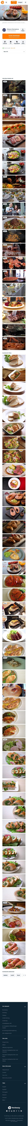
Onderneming (5, 1017)
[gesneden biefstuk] (13, 316)
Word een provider (7, 1077)
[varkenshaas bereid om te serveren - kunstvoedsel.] (13, 743)
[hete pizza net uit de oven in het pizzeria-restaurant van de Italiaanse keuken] (13, 275)
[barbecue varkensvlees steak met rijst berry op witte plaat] (13, 934)
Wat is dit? (13, 48)
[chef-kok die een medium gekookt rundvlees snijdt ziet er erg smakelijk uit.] (13, 249)
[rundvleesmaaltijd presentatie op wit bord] (13, 907)
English (4, 1086)
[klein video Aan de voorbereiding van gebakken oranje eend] (13, 621)
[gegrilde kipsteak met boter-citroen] (13, 703)
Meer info (6, 51)
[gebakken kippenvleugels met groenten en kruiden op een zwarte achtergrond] (13, 526)
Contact (4, 1072)
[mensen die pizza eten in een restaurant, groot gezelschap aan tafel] (13, 342)
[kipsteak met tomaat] (13, 920)
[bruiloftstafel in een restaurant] (13, 194)
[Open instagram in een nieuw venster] (8, 1110)
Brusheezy (5, 1009)
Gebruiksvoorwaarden (10, 1119)
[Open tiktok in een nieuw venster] (15, 1110)
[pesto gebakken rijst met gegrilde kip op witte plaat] (13, 716)
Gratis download (14, 36)
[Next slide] (22, 974)
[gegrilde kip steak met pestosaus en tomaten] (13, 675)
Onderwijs (5, 1020)
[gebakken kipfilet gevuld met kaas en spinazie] (13, 757)
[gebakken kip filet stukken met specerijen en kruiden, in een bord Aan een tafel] (13, 415)
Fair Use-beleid (13, 1120)
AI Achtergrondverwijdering (9, 1030)
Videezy (4, 1014)
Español (4, 1089)
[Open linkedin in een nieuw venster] (11, 1110)
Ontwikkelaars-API (6, 1022)
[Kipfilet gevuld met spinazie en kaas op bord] (13, 784)
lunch (12, 974)
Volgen (22, 30)
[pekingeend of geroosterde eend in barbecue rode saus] (13, 580)
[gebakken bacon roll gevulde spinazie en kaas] (13, 948)
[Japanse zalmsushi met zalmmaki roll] (13, 126)
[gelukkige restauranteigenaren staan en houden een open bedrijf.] (13, 208)
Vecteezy (4, 1012)
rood (18, 974)
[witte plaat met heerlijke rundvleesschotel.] (13, 222)
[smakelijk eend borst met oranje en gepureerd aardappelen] (13, 469)
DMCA (3, 1044)
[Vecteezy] (2, 2)
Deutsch (4, 1094)
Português (5, 1091)
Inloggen (20, 2)
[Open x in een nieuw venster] (18, 1110)
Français (4, 1097)
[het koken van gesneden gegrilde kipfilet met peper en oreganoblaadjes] (13, 662)
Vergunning (5, 1041)
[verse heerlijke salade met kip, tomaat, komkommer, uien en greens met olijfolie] (13, 154)
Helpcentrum (5, 1069)
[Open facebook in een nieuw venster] (6, 1110)
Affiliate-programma (7, 1047)
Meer (3, 1099)
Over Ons (4, 1074)
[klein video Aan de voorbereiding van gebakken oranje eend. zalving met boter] (13, 607)
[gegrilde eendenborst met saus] (13, 635)
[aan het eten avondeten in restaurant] (13, 181)
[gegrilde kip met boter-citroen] (13, 648)
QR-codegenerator (7, 1032)
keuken (5, 974)
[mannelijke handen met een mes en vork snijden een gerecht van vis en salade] (13, 302)
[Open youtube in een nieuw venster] (20, 1110)
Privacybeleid (19, 1119)
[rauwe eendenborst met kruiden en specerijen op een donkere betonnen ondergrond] (13, 140)
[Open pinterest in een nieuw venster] (13, 1110)
